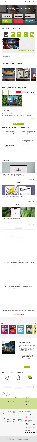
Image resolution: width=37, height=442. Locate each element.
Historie (14, 417)
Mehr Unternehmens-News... (30, 231)
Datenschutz (14, 438)
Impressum (7, 438)
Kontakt (14, 419)
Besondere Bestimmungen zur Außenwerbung (23, 438)
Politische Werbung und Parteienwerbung (15, 439)
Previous (4, 34)
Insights (8, 419)
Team (14, 414)
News (14, 423)
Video (3, 416)
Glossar (3, 414)
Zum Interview (18, 204)
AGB (10, 438)
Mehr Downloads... (33, 335)
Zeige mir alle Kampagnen (18, 123)
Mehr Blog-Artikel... (31, 232)
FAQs (3, 413)
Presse (14, 421)
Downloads (9, 421)
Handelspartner (21, 417)
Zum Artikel (18, 182)
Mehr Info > (33, 118)
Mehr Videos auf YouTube (19, 314)
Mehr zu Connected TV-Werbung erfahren (26, 50)
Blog (8, 417)
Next (34, 34)
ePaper (3, 418)
